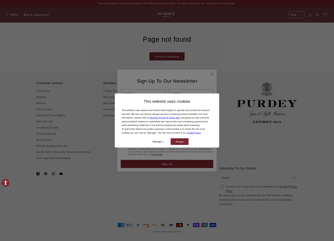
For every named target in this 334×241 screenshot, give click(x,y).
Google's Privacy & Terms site (165, 117)
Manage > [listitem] (158, 141)
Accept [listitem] (179, 141)
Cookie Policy (194, 132)
